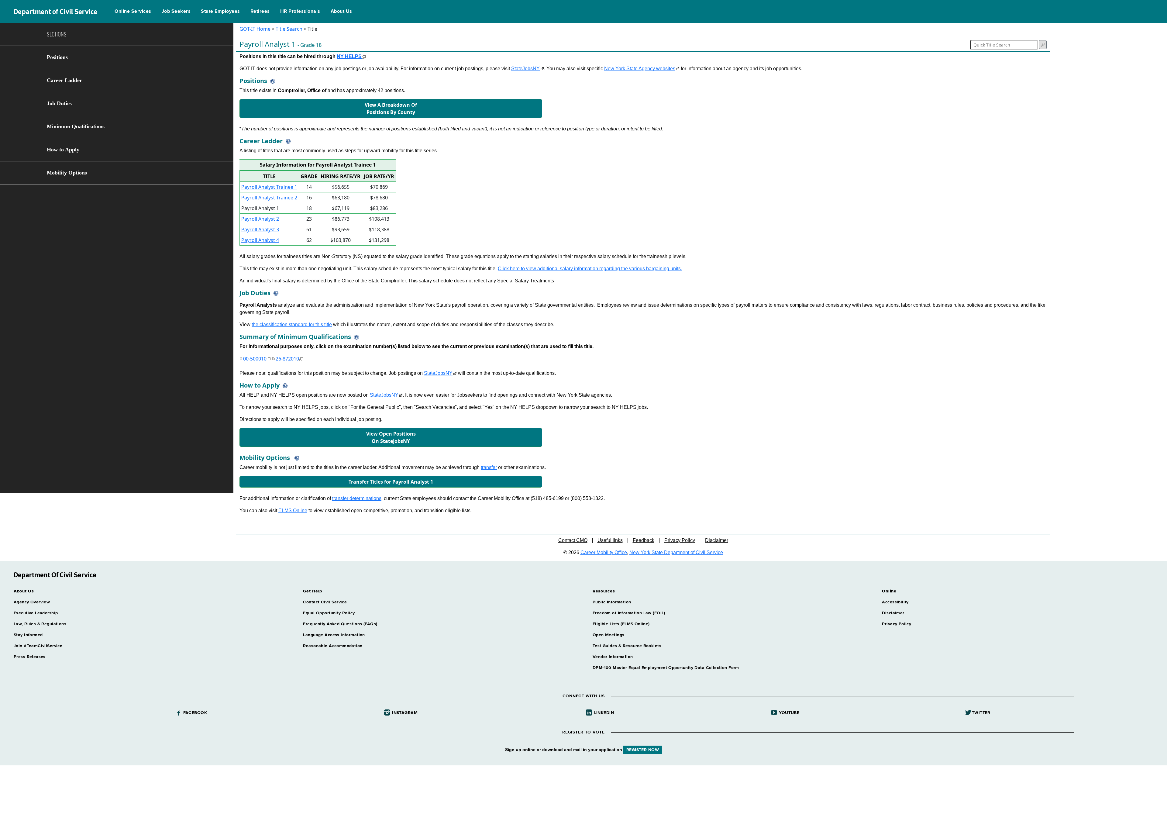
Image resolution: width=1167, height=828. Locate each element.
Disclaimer (716, 540)
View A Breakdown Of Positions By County (391, 109)
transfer (489, 467)
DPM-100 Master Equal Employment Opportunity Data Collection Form (666, 668)
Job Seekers (176, 11)
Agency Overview (32, 602)
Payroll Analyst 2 (260, 219)
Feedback (643, 540)
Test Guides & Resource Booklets (627, 646)
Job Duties (59, 103)
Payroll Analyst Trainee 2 (269, 197)
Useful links (610, 540)
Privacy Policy (679, 540)
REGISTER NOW (642, 750)
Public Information (612, 602)
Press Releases (30, 657)
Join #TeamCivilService (38, 646)
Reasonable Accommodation (332, 646)
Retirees (260, 11)
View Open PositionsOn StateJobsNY (391, 437)
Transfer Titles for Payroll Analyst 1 (391, 481)
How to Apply (63, 150)
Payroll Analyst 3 (260, 229)
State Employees (220, 11)
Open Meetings (608, 635)
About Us (341, 11)
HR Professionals (300, 11)
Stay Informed (28, 635)
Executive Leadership (36, 613)
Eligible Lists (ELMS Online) (621, 624)
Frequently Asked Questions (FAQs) (340, 624)
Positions (57, 57)
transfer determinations (356, 498)
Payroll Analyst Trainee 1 (269, 187)
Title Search (289, 29)
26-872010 (287, 358)
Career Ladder (64, 80)
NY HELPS (349, 56)
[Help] (271, 81)
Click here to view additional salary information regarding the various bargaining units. (590, 268)
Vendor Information (613, 657)
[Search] (1043, 44)
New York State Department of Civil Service (676, 552)
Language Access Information (334, 635)
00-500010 (255, 358)
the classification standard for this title (292, 324)
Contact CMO (572, 540)
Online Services (133, 11)
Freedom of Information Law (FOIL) (629, 613)
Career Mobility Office (603, 552)
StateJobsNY (525, 68)
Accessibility (895, 602)
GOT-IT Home (254, 29)
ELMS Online (292, 510)
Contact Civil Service (325, 602)
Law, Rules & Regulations (40, 624)
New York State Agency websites (639, 68)
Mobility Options (67, 173)
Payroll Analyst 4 (260, 240)
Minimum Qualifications (76, 126)
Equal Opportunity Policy (329, 613)
